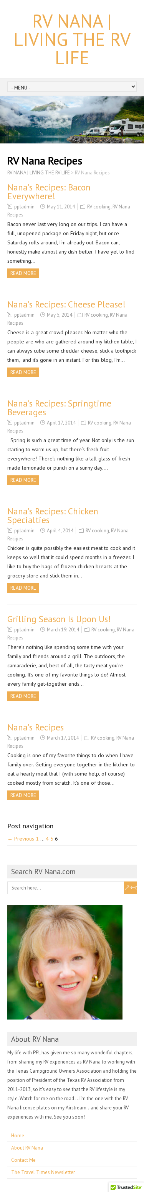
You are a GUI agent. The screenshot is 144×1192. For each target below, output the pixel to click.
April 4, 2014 (60, 530)
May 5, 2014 (59, 315)
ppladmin (24, 206)
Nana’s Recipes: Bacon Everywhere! (49, 192)
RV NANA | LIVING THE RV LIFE (72, 39)
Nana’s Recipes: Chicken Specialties (52, 515)
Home (17, 1135)
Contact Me (23, 1160)
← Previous (20, 838)
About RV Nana (27, 1148)
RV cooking (99, 206)
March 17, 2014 (63, 738)
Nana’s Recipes (35, 727)
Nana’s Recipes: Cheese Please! (66, 304)
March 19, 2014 (63, 629)
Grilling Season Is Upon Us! (59, 618)
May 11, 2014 (61, 206)
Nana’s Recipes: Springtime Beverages (59, 408)
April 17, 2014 (61, 423)
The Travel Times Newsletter (43, 1172)
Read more (23, 273)
